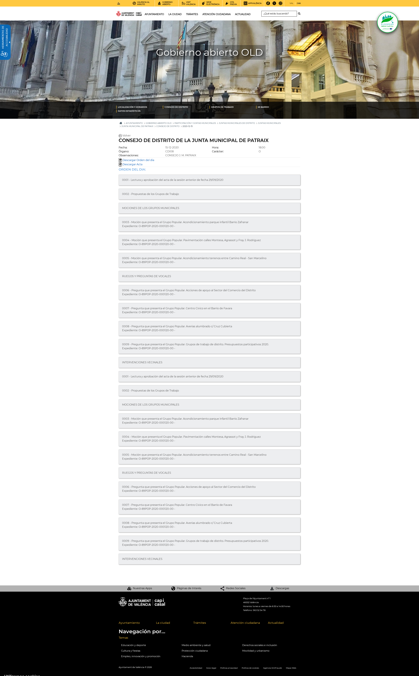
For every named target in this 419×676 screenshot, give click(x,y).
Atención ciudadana (245, 622)
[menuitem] (139, 107)
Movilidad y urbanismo (255, 650)
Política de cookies (250, 668)
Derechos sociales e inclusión (259, 645)
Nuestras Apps (142, 588)
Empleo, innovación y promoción (140, 656)
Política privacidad (229, 668)
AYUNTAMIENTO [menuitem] (154, 14)
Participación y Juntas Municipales (195, 123)
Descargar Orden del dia (138, 160)
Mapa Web (291, 668)
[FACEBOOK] (268, 4)
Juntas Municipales (269, 123)
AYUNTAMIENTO (134, 123)
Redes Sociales (236, 588)
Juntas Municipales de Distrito (237, 123)
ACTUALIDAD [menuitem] (243, 14)
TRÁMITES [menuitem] (192, 14)
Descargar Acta (132, 164)
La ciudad (163, 622)
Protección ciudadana (195, 650)
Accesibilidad (196, 668)
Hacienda (187, 656)
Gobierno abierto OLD (159, 123)
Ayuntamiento (129, 622)
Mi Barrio (263, 107)
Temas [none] (123, 637)
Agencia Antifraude (272, 668)
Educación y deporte (133, 645)
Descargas (282, 588)
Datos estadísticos (129, 111)
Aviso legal (211, 668)
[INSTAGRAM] (280, 4)
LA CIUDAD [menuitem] (175, 14)
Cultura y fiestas (130, 650)
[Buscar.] (300, 14)
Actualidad (276, 622)
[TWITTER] (274, 4)
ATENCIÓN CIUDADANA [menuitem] (216, 14)
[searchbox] (279, 14)
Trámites (199, 622)
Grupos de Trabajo (222, 107)
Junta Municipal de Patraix (137, 126)
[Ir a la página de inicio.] (123, 14)
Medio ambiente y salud (196, 645)
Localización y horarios (132, 107)
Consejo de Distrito (176, 107)
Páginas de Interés (189, 588)
